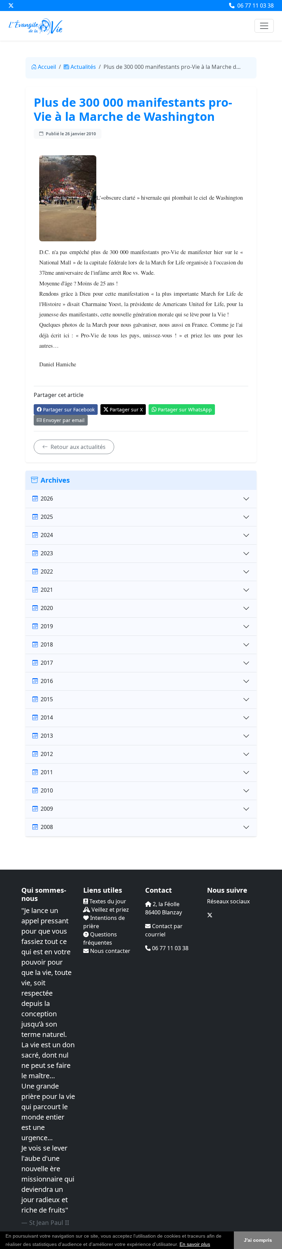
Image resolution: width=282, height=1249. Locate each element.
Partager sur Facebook (69, 409)
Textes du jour (107, 901)
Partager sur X (126, 409)
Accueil (47, 67)
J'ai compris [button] (258, 1240)
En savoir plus (195, 1244)
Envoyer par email (64, 420)
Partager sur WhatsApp (185, 409)
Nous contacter (109, 951)
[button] (212, 1245)
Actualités (83, 67)
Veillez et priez (109, 909)
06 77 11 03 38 (255, 5)
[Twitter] (11, 5)
